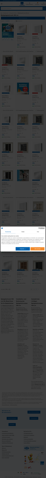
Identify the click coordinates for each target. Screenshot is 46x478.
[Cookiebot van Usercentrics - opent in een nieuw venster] (39, 228)
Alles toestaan (37, 248)
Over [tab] (38, 231)
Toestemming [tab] (8, 231)
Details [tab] (23, 231)
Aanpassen (22, 248)
